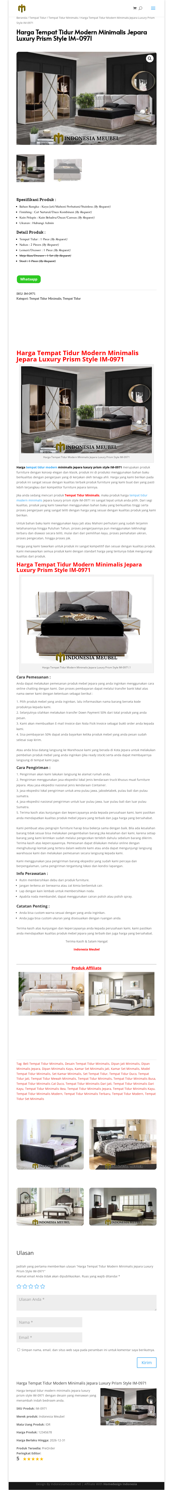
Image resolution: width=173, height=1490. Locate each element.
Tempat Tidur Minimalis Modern (39, 1094)
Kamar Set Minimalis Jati (92, 1069)
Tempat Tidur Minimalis (63, 18)
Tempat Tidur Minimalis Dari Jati (89, 1084)
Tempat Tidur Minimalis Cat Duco (40, 1084)
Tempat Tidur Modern (64, 564)
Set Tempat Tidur (95, 1074)
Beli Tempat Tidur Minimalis (43, 1064)
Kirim (147, 1362)
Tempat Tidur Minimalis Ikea (45, 1089)
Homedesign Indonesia (120, 1484)
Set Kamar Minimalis (66, 1074)
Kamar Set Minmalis (125, 1069)
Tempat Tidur (37, 18)
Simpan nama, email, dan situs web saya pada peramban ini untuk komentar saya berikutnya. (88, 1350)
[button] (150, 58)
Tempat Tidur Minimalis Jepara (89, 1089)
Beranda (21, 18)
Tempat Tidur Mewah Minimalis (53, 1079)
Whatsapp (28, 279)
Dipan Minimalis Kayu (57, 1069)
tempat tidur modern (41, 467)
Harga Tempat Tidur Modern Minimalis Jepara (77, 355)
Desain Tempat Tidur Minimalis (87, 1064)
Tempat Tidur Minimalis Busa (134, 1079)
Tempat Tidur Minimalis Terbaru (87, 1094)
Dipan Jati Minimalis (125, 1064)
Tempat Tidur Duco (123, 1074)
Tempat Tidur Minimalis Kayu (134, 1089)
